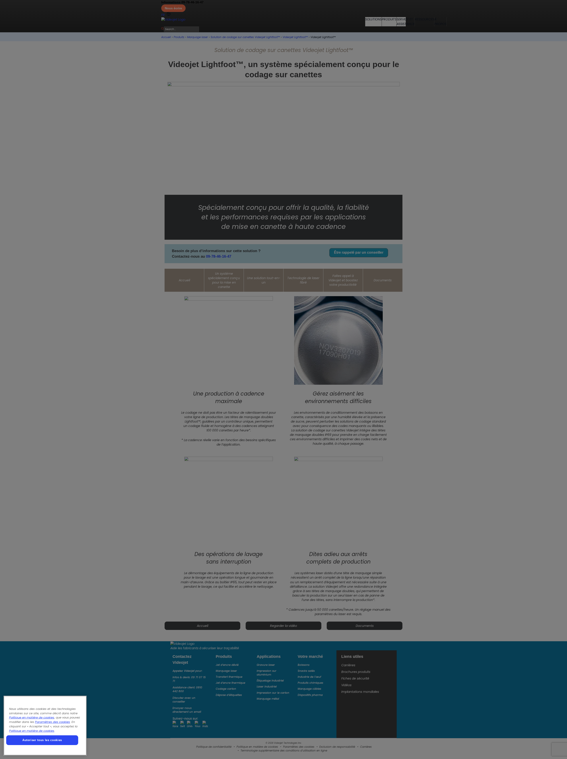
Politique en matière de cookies (31, 717)
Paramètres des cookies (52, 722)
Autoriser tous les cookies (42, 740)
